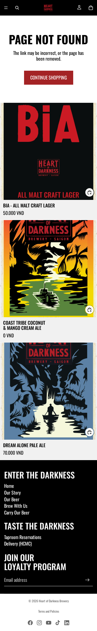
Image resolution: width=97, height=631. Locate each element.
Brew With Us (15, 505)
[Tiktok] (58, 623)
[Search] (17, 7)
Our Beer (11, 499)
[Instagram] (39, 623)
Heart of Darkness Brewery (54, 601)
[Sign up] (87, 580)
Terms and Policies (48, 611)
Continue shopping (48, 77)
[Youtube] (49, 623)
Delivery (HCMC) (18, 543)
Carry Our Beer (16, 512)
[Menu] (6, 8)
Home (9, 485)
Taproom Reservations (22, 537)
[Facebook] (30, 623)
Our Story (12, 492)
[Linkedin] (67, 623)
